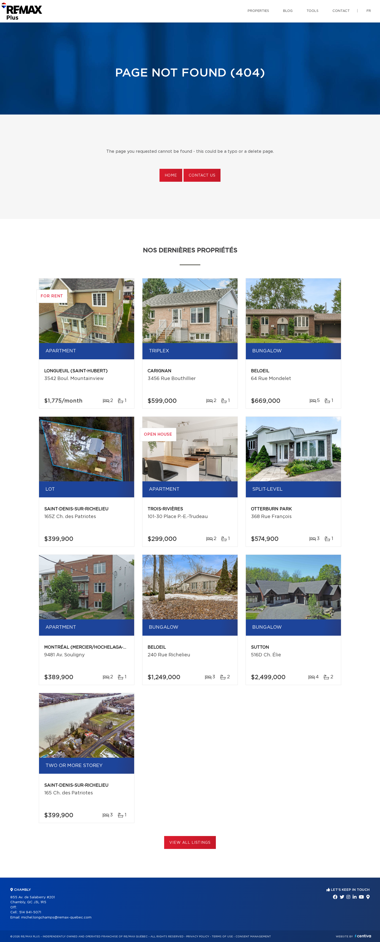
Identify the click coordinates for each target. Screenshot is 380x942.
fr (369, 11)
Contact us (202, 175)
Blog (288, 11)
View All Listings (189, 843)
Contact (341, 11)
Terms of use (222, 936)
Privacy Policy (197, 936)
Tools (312, 11)
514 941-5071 (30, 912)
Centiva (363, 936)
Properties (258, 11)
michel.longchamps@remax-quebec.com (56, 917)
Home (171, 175)
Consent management (253, 936)
